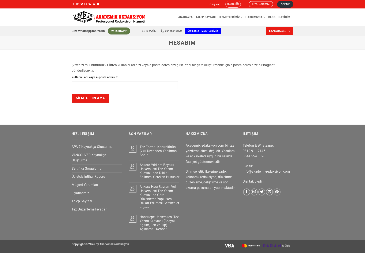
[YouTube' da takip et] (98, 4)
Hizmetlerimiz (229, 17)
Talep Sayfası (206, 17)
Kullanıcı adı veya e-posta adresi (99, 77)
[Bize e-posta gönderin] (85, 4)
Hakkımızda (254, 17)
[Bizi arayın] (90, 4)
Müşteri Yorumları (85, 185)
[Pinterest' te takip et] (94, 4)
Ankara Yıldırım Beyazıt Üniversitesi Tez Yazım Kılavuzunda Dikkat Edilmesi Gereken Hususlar (159, 171)
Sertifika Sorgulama (86, 168)
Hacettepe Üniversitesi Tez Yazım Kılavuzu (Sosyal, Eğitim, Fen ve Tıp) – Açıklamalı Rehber (159, 223)
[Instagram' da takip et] (77, 4)
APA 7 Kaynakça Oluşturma (92, 147)
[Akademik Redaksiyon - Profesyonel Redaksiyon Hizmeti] (109, 17)
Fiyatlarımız (80, 193)
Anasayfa (185, 17)
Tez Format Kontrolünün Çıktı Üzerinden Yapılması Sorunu (158, 151)
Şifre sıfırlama (90, 98)
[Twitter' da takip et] (81, 4)
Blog (271, 17)
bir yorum (146, 207)
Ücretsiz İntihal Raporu (88, 177)
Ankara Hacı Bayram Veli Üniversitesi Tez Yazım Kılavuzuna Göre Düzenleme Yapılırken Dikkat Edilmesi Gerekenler (159, 195)
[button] (233, 4)
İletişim (284, 17)
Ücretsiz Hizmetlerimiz (203, 31)
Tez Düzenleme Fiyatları (89, 209)
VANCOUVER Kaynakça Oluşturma (89, 157)
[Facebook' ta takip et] (73, 4)
